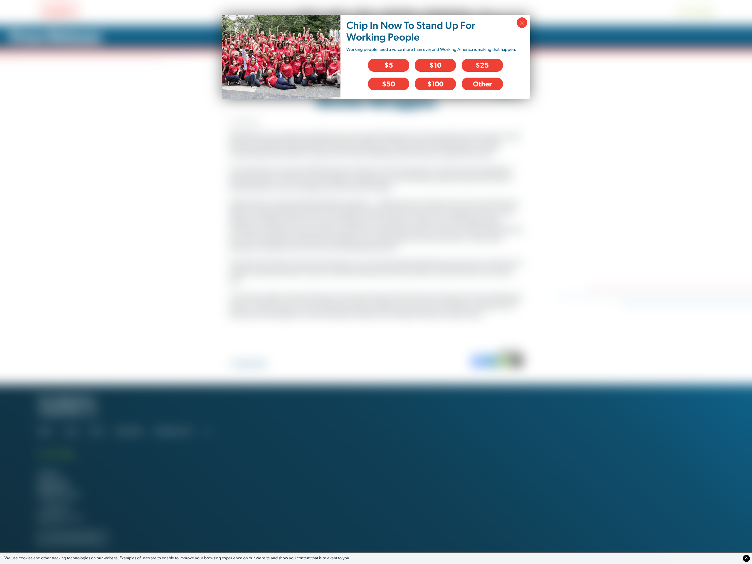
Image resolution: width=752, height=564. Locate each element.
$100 (435, 84)
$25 (482, 65)
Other (482, 84)
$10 (435, 65)
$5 (388, 65)
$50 (388, 84)
